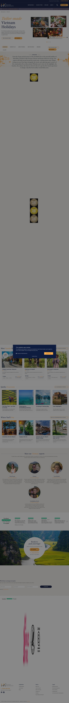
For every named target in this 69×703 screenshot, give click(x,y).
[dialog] (34, 351)
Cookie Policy (34, 356)
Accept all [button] (48, 353)
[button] (21, 353)
